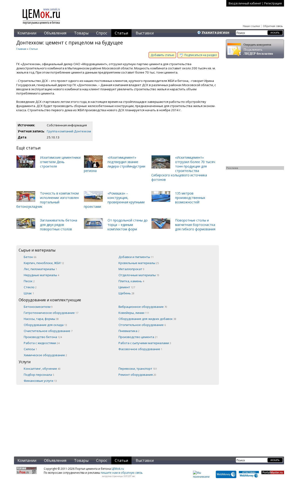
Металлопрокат (131, 269)
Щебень (126, 293)
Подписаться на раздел (200, 55)
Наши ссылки (251, 26)
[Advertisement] (117, 417)
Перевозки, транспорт (138, 368)
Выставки (145, 33)
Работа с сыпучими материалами (145, 343)
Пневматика (129, 331)
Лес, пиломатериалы (40, 269)
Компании (26, 33)
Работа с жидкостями (42, 343)
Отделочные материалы (139, 275)
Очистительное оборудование (48, 331)
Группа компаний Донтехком (69, 131)
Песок (29, 281)
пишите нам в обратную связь (122, 473)
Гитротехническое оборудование (51, 313)
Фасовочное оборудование (140, 349)
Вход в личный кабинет (245, 3)
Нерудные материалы (41, 275)
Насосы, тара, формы (41, 319)
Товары (81, 33)
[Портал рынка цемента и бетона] (41, 25)
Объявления (55, 33)
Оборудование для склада (45, 325)
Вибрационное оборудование (143, 307)
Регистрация (273, 3)
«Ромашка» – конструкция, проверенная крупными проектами (114, 200)
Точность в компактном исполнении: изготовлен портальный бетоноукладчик (47, 200)
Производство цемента (138, 337)
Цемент (127, 287)
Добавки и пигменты (136, 257)
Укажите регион (215, 32)
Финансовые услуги (40, 381)
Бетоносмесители (38, 307)
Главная (21, 48)
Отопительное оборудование (142, 325)
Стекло (30, 287)
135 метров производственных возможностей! (190, 197)
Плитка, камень (131, 281)
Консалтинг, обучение (42, 368)
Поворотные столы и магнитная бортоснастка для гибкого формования (195, 224)
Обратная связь (273, 26)
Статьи (121, 33)
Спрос (101, 33)
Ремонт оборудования (137, 375)
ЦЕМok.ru (118, 469)
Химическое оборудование (45, 355)
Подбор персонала (39, 375)
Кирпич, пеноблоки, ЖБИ (44, 263)
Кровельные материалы (139, 263)
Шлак (29, 293)
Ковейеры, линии (134, 313)
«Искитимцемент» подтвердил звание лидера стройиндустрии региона (114, 164)
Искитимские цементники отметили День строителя (60, 161)
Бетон (30, 257)
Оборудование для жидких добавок (147, 319)
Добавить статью (162, 55)
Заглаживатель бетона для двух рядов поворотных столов (58, 224)
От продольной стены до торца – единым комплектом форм (128, 224)
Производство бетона (43, 337)
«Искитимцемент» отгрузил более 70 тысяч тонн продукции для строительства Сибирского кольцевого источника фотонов (183, 168)
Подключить (258, 49)
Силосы (30, 349)
